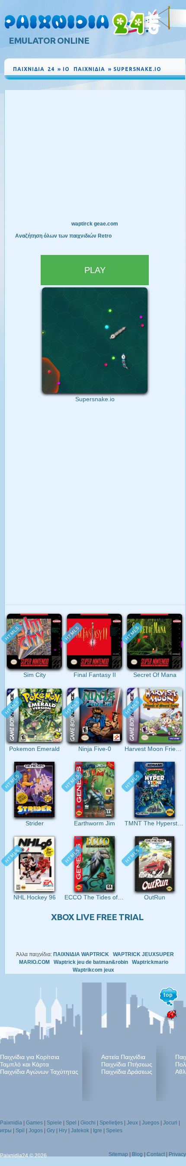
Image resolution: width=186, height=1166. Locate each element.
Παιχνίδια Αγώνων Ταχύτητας (39, 1071)
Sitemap (118, 1154)
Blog (137, 1154)
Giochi (88, 1123)
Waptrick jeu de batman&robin (91, 962)
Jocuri (170, 1123)
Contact (156, 1154)
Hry (63, 1130)
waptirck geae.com (94, 224)
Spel (71, 1123)
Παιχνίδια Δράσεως (126, 1071)
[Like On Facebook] (168, 67)
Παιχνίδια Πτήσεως (126, 1064)
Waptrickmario (150, 962)
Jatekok (80, 1130)
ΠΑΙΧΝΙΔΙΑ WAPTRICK (81, 954)
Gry (51, 1130)
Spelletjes (111, 1123)
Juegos (150, 1123)
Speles (114, 1130)
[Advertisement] (94, 155)
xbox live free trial (97, 917)
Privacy (177, 1154)
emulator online (49, 40)
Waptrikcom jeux (93, 970)
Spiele (54, 1123)
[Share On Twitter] (168, 80)
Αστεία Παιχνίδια (123, 1056)
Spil (20, 1130)
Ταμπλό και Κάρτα (24, 1064)
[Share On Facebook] (169, 73)
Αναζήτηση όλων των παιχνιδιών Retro (63, 236)
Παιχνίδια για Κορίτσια (29, 1056)
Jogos (36, 1130)
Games (34, 1123)
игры (6, 1130)
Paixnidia (11, 1123)
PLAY (95, 270)
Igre (97, 1130)
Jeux (132, 1123)
